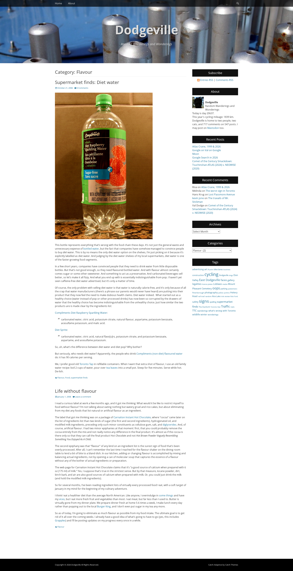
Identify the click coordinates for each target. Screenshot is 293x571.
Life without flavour (75, 391)
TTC (194, 310)
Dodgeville (146, 29)
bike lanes (218, 269)
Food (67, 377)
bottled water (91, 248)
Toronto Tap (86, 364)
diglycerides (169, 424)
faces (224, 280)
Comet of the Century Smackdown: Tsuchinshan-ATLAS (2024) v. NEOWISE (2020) (214, 165)
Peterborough (198, 292)
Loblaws (217, 283)
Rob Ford (234, 296)
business (226, 269)
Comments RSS (224, 80)
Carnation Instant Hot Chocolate (132, 417)
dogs (231, 275)
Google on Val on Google (206, 150)
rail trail (201, 296)
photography (211, 292)
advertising (198, 269)
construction (198, 275)
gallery (231, 280)
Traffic (225, 306)
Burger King (103, 506)
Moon (195, 154)
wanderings (202, 310)
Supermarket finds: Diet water (87, 82)
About (71, 3)
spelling (213, 302)
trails (232, 307)
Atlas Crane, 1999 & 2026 (206, 146)
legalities (196, 283)
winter (204, 314)
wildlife (196, 314)
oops (216, 288)
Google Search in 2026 (205, 157)
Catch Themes (231, 564)
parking (224, 288)
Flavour (60, 377)
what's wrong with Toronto (222, 310)
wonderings (213, 314)
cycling (211, 274)
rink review (225, 296)
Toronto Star (216, 307)
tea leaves (112, 367)
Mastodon (213, 128)
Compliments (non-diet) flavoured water (159, 353)
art (205, 269)
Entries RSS (206, 80)
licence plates (207, 284)
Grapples (60, 520)
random (208, 296)
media (224, 284)
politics (227, 293)
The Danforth (204, 307)
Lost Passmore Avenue (222, 194)
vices (62, 499)
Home (58, 3)
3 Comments (82, 88)
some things (166, 495)
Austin (210, 269)
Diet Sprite (61, 330)
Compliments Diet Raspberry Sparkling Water (81, 312)
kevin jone (198, 198)
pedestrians (232, 289)
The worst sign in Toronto (220, 190)
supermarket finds (79, 377)
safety (195, 301)
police (220, 292)
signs (204, 301)
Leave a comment (83, 396)
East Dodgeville (209, 280)
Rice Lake (216, 296)
